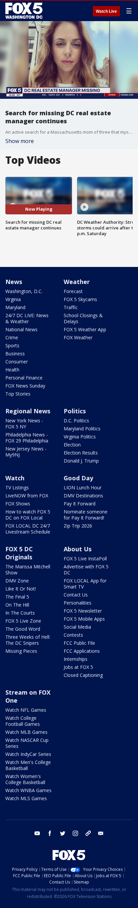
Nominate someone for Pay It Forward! (86, 514)
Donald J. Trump (81, 461)
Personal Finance (24, 377)
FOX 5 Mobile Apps (84, 619)
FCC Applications (82, 651)
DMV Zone (17, 580)
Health (12, 369)
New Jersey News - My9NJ (26, 451)
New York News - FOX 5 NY (24, 423)
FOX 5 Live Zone (23, 621)
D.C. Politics (76, 420)
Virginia (13, 299)
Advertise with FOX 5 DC (86, 569)
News (13, 282)
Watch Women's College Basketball (25, 779)
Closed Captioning (83, 675)
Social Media (77, 627)
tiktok (88, 833)
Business (15, 353)
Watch (14, 478)
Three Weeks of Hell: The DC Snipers (27, 640)
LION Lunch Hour (82, 487)
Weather (77, 282)
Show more (19, 141)
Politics (75, 411)
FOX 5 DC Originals (19, 553)
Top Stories (17, 394)
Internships (75, 659)
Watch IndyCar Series (28, 754)
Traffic (71, 307)
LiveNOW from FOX (26, 495)
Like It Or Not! (20, 588)
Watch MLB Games (26, 732)
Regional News (27, 411)
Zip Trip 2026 (78, 525)
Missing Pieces (21, 651)
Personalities (77, 603)
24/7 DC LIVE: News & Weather (27, 318)
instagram (75, 833)
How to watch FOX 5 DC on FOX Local (27, 514)
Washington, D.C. (24, 291)
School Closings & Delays (83, 318)
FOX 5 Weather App (85, 329)
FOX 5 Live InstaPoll (85, 558)
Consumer (16, 361)
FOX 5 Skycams (80, 299)
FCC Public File (79, 643)
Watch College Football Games (22, 721)
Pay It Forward (79, 503)
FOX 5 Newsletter (83, 611)
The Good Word (22, 629)
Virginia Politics (80, 436)
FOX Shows (17, 503)
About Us (77, 549)
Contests (73, 635)
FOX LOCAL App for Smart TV (85, 583)
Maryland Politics (82, 428)
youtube (37, 833)
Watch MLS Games (26, 798)
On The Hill (17, 605)
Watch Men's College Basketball (28, 765)
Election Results (81, 452)
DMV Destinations (83, 495)
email (100, 833)
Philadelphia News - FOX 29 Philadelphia (26, 437)
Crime (11, 337)
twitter (62, 833)
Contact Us (76, 594)
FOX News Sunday (25, 385)
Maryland (15, 307)
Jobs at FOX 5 (78, 667)
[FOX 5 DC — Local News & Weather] (24, 11)
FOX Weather (78, 337)
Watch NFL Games (25, 710)
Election (72, 444)
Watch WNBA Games (28, 790)
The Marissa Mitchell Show (27, 569)
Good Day (78, 478)
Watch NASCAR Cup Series (27, 743)
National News (21, 329)
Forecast (73, 291)
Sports (12, 345)
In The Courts (20, 613)
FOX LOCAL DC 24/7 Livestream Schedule (27, 528)
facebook (50, 833)
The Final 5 (17, 596)
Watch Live (106, 11)
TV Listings (17, 487)
